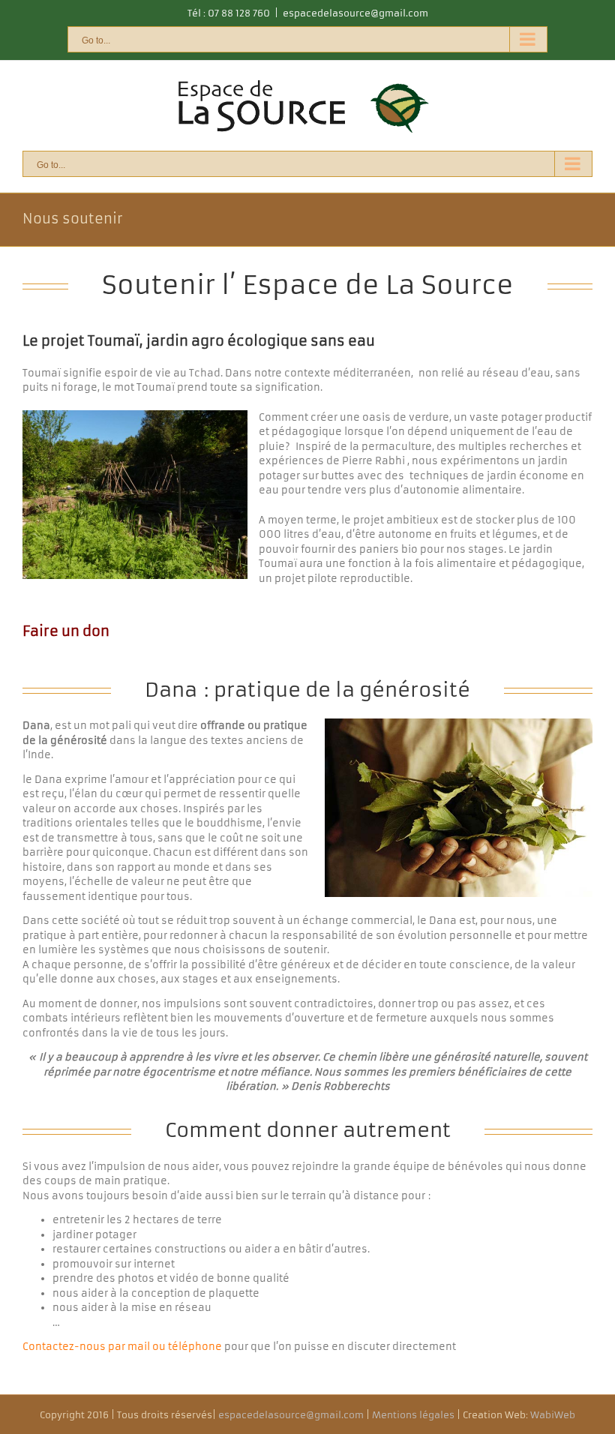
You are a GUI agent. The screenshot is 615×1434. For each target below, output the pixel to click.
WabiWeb (552, 1414)
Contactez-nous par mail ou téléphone (123, 1346)
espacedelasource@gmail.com (355, 13)
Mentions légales (413, 1414)
